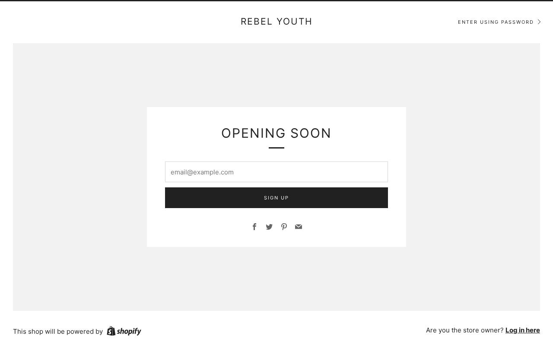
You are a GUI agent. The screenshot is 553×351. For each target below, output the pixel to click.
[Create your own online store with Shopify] (124, 332)
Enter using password (496, 22)
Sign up (276, 198)
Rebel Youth (277, 21)
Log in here (522, 330)
